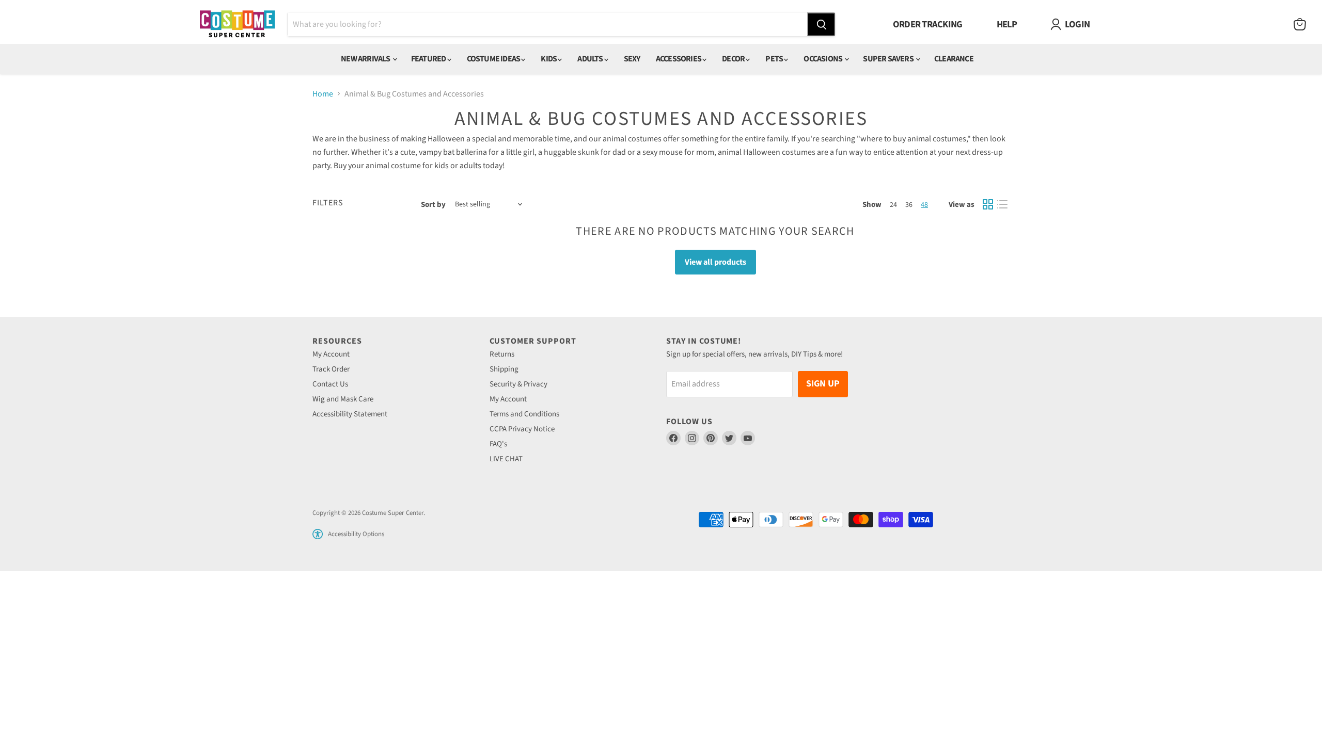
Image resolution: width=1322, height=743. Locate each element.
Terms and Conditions (524, 414)
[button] (317, 534)
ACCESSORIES (679, 58)
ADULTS (590, 58)
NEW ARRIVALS (366, 58)
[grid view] (988, 204)
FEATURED (429, 58)
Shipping (504, 369)
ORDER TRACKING (928, 24)
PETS (774, 58)
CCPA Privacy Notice (522, 429)
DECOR (734, 58)
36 (908, 205)
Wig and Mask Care (342, 399)
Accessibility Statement (349, 414)
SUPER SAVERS (889, 58)
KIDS (549, 58)
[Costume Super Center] (237, 24)
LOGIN (1077, 24)
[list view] (1002, 204)
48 (924, 205)
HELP (1007, 24)
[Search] (821, 24)
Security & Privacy (518, 384)
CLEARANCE (953, 58)
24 (893, 205)
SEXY (632, 58)
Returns (502, 354)
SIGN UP (823, 383)
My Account (331, 354)
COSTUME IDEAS (494, 58)
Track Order (331, 369)
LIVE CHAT (506, 459)
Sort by (433, 204)
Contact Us (330, 384)
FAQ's (498, 444)
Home (322, 94)
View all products (715, 262)
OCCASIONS (823, 58)
